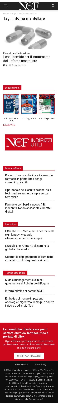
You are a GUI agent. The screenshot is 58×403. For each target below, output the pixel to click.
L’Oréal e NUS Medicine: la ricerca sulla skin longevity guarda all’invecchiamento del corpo (29, 234)
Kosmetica (10, 224)
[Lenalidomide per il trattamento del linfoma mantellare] (29, 36)
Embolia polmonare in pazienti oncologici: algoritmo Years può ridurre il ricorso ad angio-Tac (29, 302)
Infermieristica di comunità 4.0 (24, 291)
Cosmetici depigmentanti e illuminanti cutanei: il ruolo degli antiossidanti (29, 258)
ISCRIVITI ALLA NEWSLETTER (29, 356)
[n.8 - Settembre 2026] (11, 105)
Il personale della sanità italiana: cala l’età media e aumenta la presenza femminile (28, 193)
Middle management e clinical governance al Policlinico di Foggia (27, 281)
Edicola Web (9, 125)
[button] (5, 6)
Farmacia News (13, 168)
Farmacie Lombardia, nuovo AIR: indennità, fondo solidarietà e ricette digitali (28, 208)
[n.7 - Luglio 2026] (29, 105)
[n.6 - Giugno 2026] (47, 105)
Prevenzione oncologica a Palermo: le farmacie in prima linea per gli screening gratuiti (29, 179)
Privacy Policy (21, 364)
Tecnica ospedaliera (15, 273)
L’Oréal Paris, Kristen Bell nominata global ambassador (27, 247)
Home (6, 13)
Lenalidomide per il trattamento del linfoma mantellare (26, 59)
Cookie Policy (40, 364)
